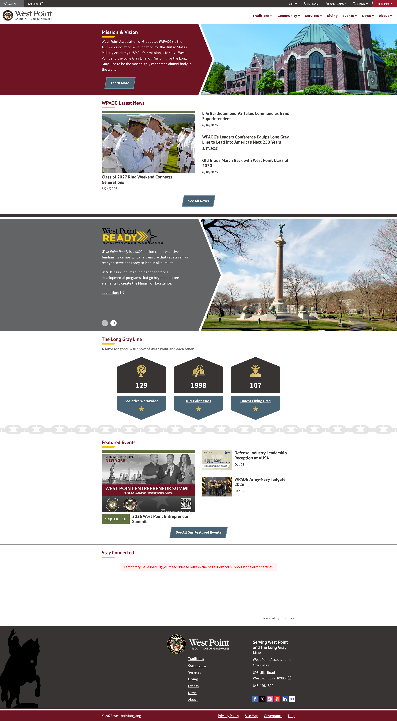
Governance (273, 715)
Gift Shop (33, 4)
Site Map (251, 715)
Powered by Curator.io (278, 618)
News (192, 692)
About (193, 699)
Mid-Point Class (198, 400)
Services (194, 672)
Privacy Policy (228, 715)
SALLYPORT (14, 4)
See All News (198, 200)
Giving (193, 679)
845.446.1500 (263, 685)
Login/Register (337, 4)
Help (291, 715)
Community (197, 665)
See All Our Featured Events (198, 532)
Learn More (120, 82)
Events (193, 685)
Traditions (196, 658)
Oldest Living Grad (255, 400)
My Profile (312, 4)
